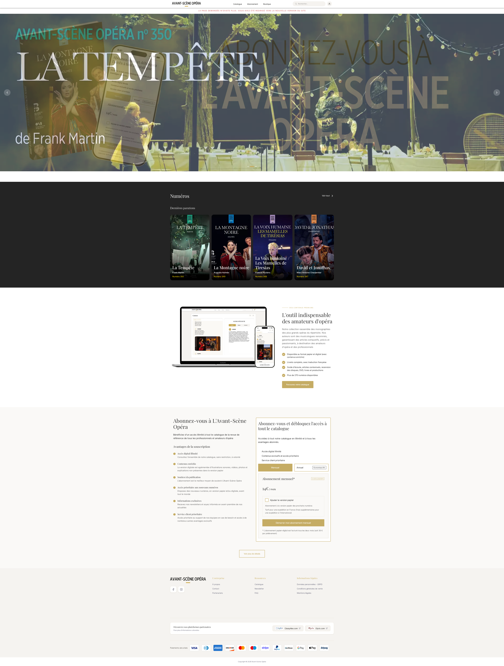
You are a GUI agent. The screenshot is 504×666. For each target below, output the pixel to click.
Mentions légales (304, 593)
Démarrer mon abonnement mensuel (293, 522)
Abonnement (252, 4)
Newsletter (259, 589)
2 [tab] (252, 166)
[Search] (296, 4)
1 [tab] (248, 166)
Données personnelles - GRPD (309, 584)
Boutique (267, 4)
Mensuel (275, 467)
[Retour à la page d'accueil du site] (186, 4)
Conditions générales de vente (310, 589)
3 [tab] (256, 166)
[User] (329, 3)
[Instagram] (181, 589)
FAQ (256, 593)
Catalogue (237, 4)
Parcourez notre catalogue (297, 384)
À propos (216, 584)
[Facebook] (173, 589)
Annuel (311, 467)
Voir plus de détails (252, 554)
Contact (215, 589)
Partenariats (217, 593)
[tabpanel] (252, 92)
